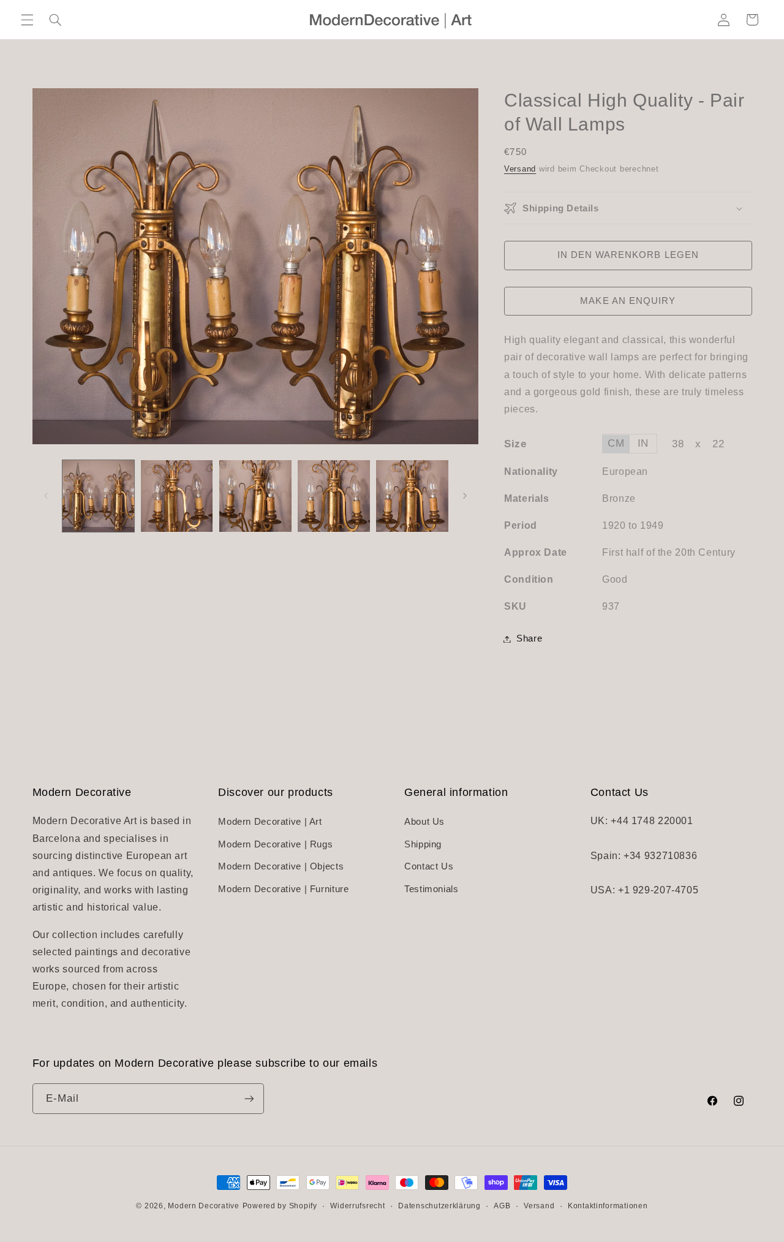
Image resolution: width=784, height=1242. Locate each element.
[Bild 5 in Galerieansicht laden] (412, 496)
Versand (520, 169)
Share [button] (529, 638)
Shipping (423, 844)
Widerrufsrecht (357, 1206)
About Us (424, 822)
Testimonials (431, 889)
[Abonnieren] (249, 1098)
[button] (27, 20)
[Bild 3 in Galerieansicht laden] (255, 496)
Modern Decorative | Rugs (275, 844)
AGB (502, 1206)
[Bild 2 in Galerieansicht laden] (177, 496)
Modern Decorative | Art (270, 822)
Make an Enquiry (628, 301)
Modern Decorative (203, 1206)
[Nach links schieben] (45, 496)
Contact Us (428, 866)
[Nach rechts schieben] (464, 496)
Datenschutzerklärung (439, 1206)
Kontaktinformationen (608, 1206)
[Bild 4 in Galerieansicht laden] (334, 496)
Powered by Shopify (280, 1206)
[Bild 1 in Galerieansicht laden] (98, 496)
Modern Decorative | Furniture (283, 889)
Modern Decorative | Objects (281, 866)
